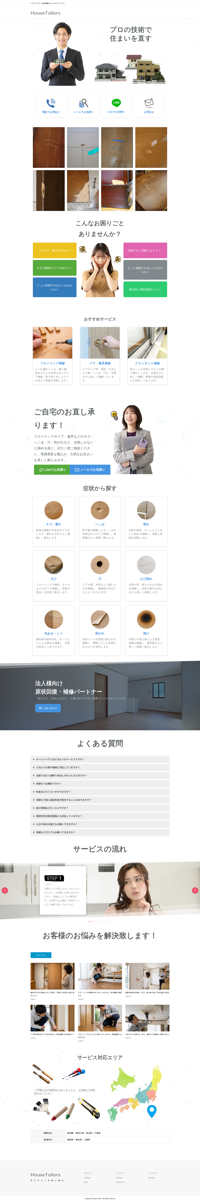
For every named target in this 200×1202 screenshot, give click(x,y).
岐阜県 (78, 1139)
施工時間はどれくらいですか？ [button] (52, 808)
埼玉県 (89, 1133)
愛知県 (70, 1139)
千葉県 (97, 1133)
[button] (51, 105)
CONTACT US (120, 1182)
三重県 (87, 1139)
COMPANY (87, 1178)
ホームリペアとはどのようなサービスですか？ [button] (60, 759)
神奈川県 (79, 1133)
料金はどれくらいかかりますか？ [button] (53, 791)
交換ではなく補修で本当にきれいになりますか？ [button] (61, 775)
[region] (100, 53)
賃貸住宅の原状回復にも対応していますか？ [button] (59, 816)
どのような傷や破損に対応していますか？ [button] (58, 767)
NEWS (86, 1182)
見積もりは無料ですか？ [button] (49, 783)
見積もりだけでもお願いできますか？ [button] (55, 832)
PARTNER (152, 1178)
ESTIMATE (119, 1178)
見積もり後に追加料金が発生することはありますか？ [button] (64, 800)
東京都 (70, 1133)
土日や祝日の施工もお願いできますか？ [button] (57, 824)
